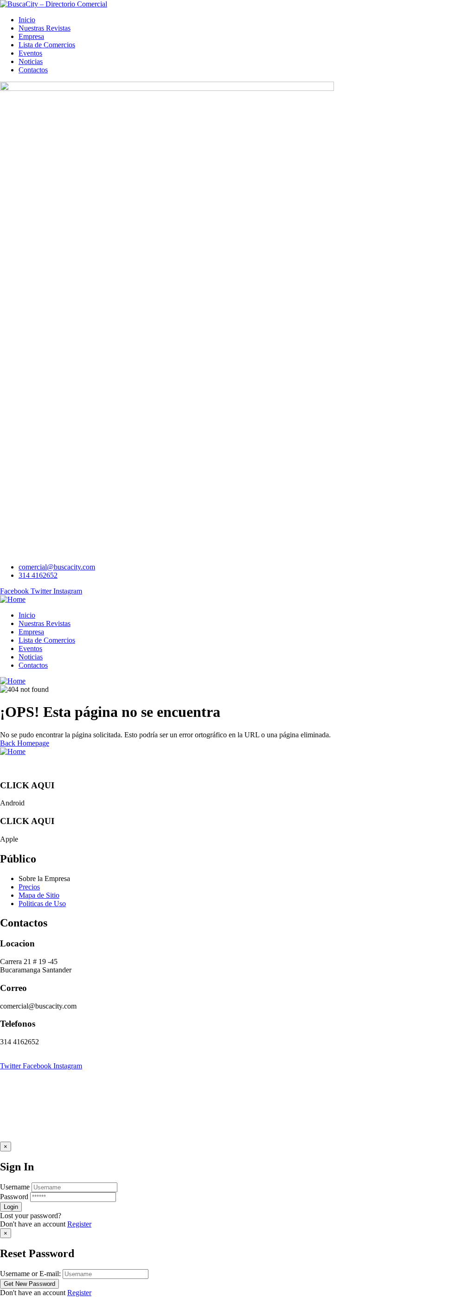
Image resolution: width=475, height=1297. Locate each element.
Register (79, 1224)
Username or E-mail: (30, 1274)
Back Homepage (24, 743)
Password (14, 1197)
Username (15, 1187)
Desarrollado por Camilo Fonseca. (213, 1057)
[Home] (13, 599)
